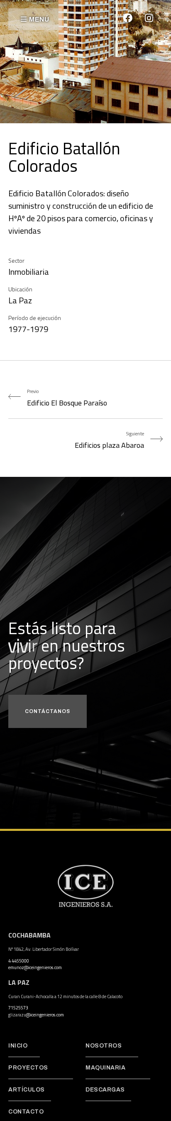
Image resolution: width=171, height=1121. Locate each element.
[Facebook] (127, 17)
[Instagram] (149, 17)
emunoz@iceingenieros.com (35, 967)
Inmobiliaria (28, 271)
